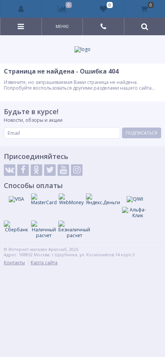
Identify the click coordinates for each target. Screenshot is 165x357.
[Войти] (21, 9)
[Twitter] (50, 170)
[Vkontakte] (9, 170)
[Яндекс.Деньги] (103, 199)
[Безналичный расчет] (74, 230)
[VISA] (16, 199)
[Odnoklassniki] (36, 170)
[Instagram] (76, 170)
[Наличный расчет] (43, 230)
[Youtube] (63, 170)
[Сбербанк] (16, 227)
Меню (62, 26)
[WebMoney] (71, 199)
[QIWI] (134, 199)
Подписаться (141, 133)
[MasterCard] (44, 199)
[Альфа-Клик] (134, 213)
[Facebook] (23, 170)
